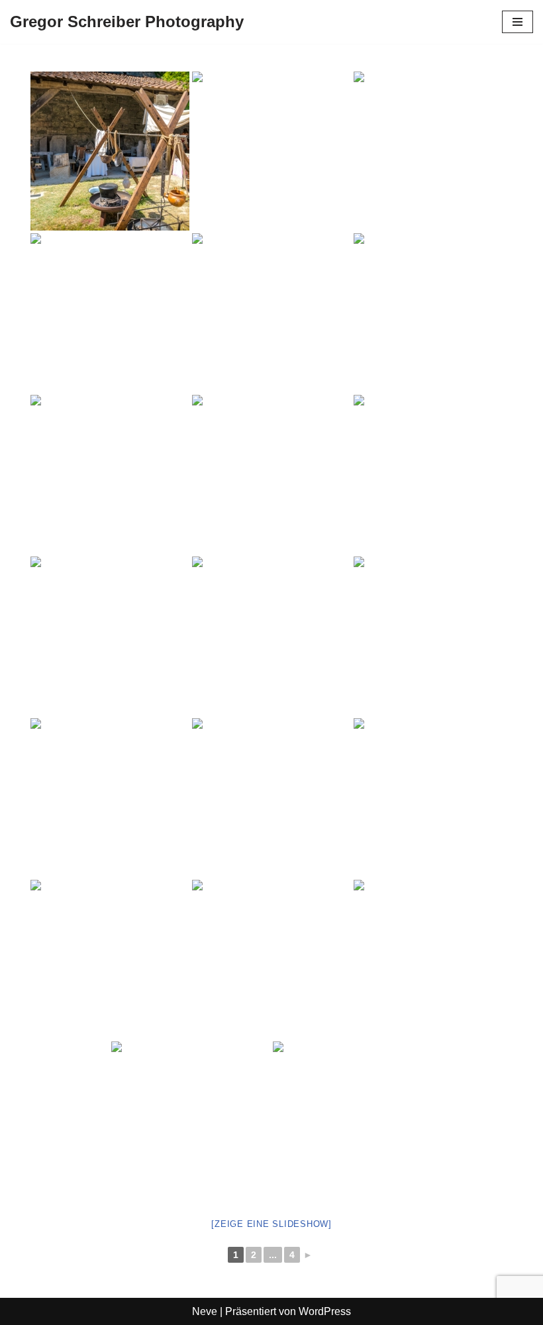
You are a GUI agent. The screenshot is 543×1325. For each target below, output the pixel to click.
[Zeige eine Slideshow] (271, 1224)
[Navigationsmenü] (517, 22)
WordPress (325, 1311)
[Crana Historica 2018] (109, 151)
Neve (204, 1311)
